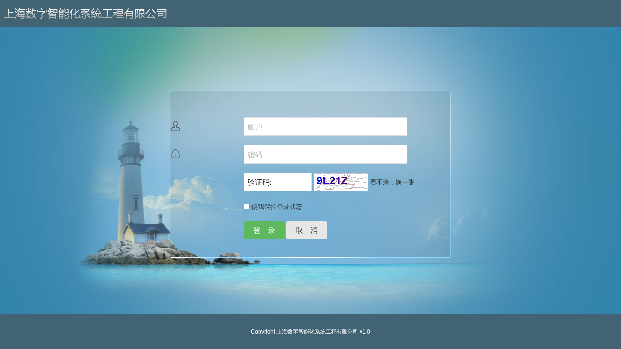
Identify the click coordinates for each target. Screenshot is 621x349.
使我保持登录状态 (276, 206)
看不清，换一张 (392, 181)
